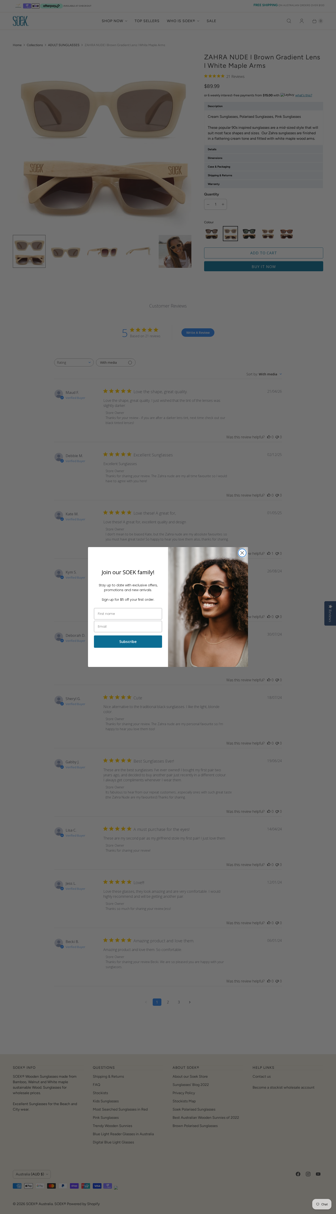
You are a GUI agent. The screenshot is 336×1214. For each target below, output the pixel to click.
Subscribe (128, 641)
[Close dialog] (242, 553)
